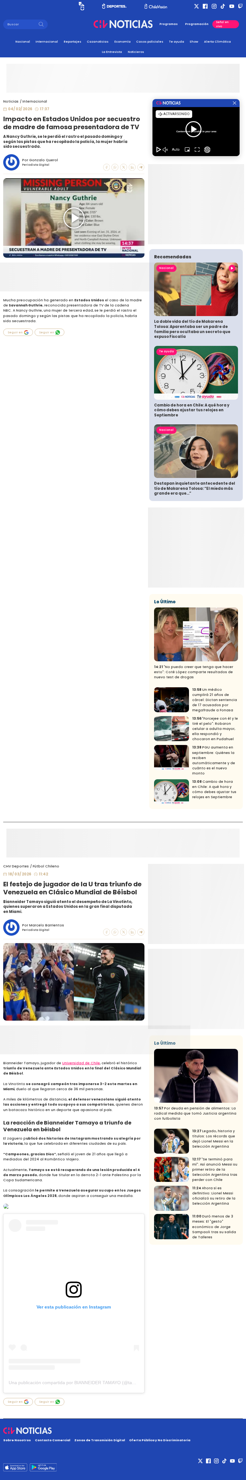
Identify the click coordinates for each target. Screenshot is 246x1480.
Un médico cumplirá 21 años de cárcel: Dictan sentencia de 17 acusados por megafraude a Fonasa (214, 700)
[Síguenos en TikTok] (222, 6)
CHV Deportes (16, 866)
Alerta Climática (217, 41)
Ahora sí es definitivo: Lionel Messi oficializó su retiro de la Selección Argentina (213, 1196)
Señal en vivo (222, 24)
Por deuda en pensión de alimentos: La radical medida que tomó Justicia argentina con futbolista (195, 1113)
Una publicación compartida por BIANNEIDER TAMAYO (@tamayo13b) (80, 1382)
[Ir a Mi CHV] (81, 6)
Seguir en (15, 332)
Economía (122, 41)
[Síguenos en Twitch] (240, 6)
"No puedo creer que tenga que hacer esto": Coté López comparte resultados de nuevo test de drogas (193, 672)
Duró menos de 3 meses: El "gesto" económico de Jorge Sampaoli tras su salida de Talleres (214, 1226)
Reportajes (72, 41)
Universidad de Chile (81, 1063)
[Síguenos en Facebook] (205, 6)
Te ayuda (176, 41)
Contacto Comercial (52, 1440)
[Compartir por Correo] (140, 167)
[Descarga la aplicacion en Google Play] (15, 1467)
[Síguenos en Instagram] (214, 6)
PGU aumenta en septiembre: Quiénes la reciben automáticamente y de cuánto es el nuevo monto (213, 760)
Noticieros (136, 52)
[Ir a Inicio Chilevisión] (155, 6)
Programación (197, 24)
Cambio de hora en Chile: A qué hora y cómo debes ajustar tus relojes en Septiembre (191, 410)
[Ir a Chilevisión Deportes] (114, 6)
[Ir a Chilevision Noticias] (123, 1430)
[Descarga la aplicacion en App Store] (43, 1467)
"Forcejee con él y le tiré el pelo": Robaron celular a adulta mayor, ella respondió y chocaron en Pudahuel (215, 728)
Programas (169, 24)
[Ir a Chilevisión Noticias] (123, 24)
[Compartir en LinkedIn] (132, 167)
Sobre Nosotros (17, 1440)
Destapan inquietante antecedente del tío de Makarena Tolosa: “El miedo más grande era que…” (194, 488)
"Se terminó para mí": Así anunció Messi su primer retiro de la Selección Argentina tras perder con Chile (214, 1169)
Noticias (11, 101)
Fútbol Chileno (46, 866)
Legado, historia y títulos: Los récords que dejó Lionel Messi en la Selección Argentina (213, 1139)
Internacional (47, 41)
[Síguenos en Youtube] (231, 6)
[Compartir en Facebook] (106, 167)
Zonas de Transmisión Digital (99, 1440)
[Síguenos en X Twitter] (196, 6)
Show (194, 41)
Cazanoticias (98, 41)
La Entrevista (112, 52)
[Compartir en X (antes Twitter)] (123, 167)
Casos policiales (149, 41)
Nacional (22, 41)
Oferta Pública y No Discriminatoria (159, 1440)
